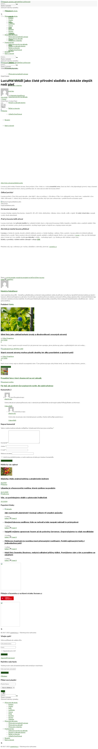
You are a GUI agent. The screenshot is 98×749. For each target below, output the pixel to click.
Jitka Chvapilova (8, 338)
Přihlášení (4, 676)
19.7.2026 (4, 358)
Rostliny (11, 51)
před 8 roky (8, 399)
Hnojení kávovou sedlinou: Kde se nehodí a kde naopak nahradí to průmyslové (41, 522)
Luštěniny (11, 24)
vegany (77, 235)
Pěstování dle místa (11, 35)
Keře (9, 22)
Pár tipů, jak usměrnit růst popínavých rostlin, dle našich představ (27, 386)
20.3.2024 (4, 501)
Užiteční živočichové (15, 114)
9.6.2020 (4, 483)
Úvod (2, 76)
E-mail (3, 450)
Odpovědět (8, 406)
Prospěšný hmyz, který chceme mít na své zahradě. (21, 378)
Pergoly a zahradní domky (16, 103)
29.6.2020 (4, 97)
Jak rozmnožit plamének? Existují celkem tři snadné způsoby (33, 513)
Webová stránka (6, 453)
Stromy (10, 31)
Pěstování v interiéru (15, 85)
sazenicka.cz (53, 247)
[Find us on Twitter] (1, 14)
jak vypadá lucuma (19, 277)
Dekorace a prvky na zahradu (17, 97)
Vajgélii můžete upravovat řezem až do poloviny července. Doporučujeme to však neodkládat (49, 532)
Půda (10, 27)
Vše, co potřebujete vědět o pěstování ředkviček (24, 497)
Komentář (4, 443)
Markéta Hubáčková (18, 95)
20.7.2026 (4, 340)
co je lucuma (9, 277)
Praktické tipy (9, 42)
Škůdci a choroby (14, 108)
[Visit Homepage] (15, 2)
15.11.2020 (4, 492)
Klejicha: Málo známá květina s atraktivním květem (25, 479)
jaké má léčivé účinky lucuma (34, 277)
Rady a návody (9, 125)
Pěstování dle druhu (11, 11)
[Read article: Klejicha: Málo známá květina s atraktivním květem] (49, 471)
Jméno (3, 446)
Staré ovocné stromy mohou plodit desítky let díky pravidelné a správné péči (37, 352)
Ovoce (10, 25)
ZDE (38, 239)
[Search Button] (17, 57)
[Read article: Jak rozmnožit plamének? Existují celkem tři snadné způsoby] (51, 509)
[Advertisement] (49, 262)
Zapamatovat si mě (9, 651)
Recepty (7, 120)
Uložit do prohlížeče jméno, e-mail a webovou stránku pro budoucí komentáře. (28, 457)
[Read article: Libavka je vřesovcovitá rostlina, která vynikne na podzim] (49, 484)
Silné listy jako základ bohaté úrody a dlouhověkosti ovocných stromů (34, 334)
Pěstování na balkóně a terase (18, 74)
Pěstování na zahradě (15, 38)
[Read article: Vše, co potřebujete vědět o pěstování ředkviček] (49, 494)
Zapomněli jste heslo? (8, 658)
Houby (10, 20)
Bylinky (10, 18)
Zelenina (11, 33)
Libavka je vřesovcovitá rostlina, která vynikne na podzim (28, 488)
